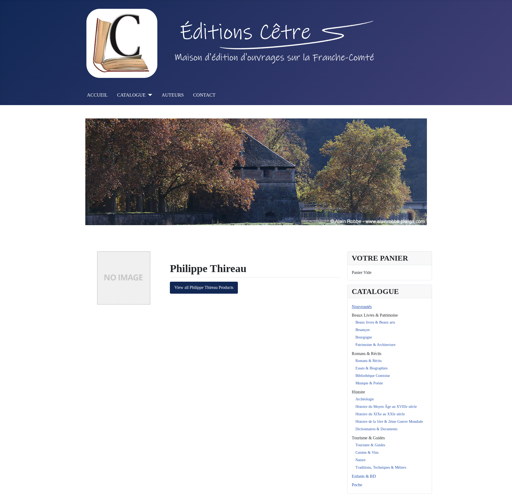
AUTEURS (173, 95)
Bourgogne (363, 337)
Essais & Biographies (371, 368)
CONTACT (204, 95)
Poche (357, 485)
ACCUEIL (97, 95)
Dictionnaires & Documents (376, 429)
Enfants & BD (364, 476)
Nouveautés (362, 306)
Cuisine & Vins (366, 453)
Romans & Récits (366, 353)
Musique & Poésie (369, 383)
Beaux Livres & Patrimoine (375, 315)
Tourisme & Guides (368, 438)
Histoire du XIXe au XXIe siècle (380, 414)
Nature (360, 460)
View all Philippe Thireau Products (203, 287)
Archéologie (364, 399)
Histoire (358, 392)
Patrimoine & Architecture (375, 345)
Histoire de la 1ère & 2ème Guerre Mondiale (389, 422)
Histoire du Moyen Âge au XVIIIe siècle (386, 407)
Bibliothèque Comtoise (372, 376)
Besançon (362, 330)
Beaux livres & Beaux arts (375, 322)
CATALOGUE (131, 95)
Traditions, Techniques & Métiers (380, 467)
